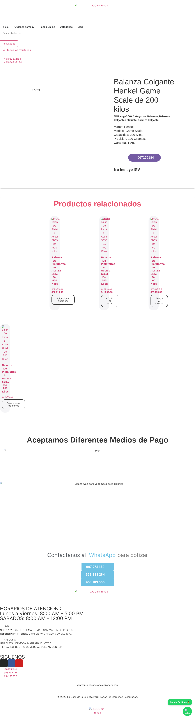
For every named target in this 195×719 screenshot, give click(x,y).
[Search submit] (2, 39)
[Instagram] (4, 663)
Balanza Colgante (148, 119)
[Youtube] (19, 663)
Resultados (9, 43)
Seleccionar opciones (63, 299)
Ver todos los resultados (17, 50)
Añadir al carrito (109, 301)
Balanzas (152, 116)
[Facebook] (11, 663)
